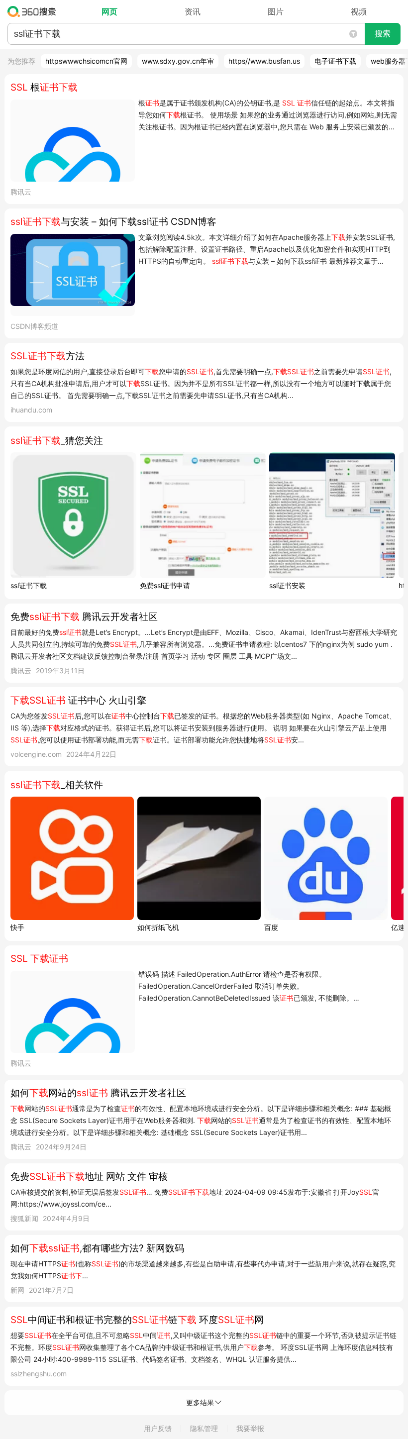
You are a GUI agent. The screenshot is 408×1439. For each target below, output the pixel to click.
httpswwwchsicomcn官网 (86, 61)
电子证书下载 (335, 61)
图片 (276, 11)
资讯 (193, 11)
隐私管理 (204, 1428)
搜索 (383, 33)
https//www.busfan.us (264, 61)
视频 (359, 11)
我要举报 (250, 1428)
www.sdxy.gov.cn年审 (178, 61)
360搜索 (34, 11)
